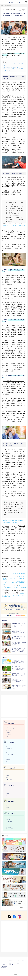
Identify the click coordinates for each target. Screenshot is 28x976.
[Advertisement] (14, 705)
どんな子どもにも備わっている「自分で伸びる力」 (13, 69)
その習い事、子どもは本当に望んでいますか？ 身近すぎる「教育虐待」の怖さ (13, 225)
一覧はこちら (22, 907)
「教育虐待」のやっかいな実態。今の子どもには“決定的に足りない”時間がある (14, 595)
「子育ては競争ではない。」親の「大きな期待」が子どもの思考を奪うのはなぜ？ (13, 583)
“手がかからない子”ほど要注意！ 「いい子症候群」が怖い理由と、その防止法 (14, 587)
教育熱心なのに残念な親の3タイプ (13, 67)
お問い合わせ (4, 966)
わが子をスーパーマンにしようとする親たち (13, 64)
